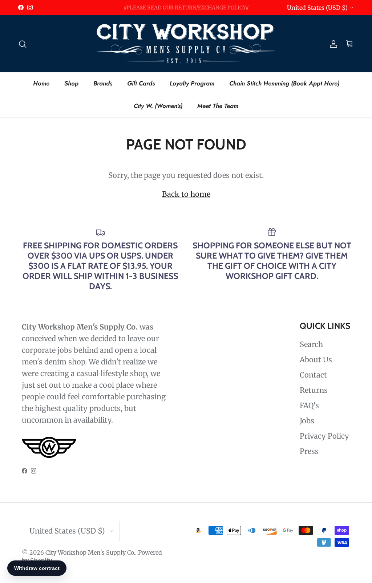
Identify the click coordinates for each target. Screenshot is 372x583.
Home (41, 83)
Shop (71, 83)
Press (309, 451)
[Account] (332, 43)
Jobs (307, 420)
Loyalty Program (192, 83)
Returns (314, 390)
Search (311, 344)
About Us (316, 359)
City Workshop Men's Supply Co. (90, 552)
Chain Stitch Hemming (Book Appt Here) (284, 83)
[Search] (22, 43)
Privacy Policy (324, 435)
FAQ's (309, 405)
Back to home (186, 194)
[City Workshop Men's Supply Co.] (186, 44)
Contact (313, 374)
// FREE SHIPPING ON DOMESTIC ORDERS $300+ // (186, 10)
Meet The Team (217, 105)
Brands (102, 83)
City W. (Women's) (158, 105)
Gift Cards (141, 83)
